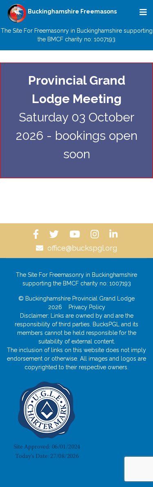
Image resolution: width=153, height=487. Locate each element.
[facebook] (37, 234)
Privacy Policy (87, 307)
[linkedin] (114, 234)
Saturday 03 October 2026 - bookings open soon (76, 117)
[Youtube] (75, 234)
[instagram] (96, 234)
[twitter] (55, 234)
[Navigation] (143, 12)
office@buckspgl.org (82, 248)
